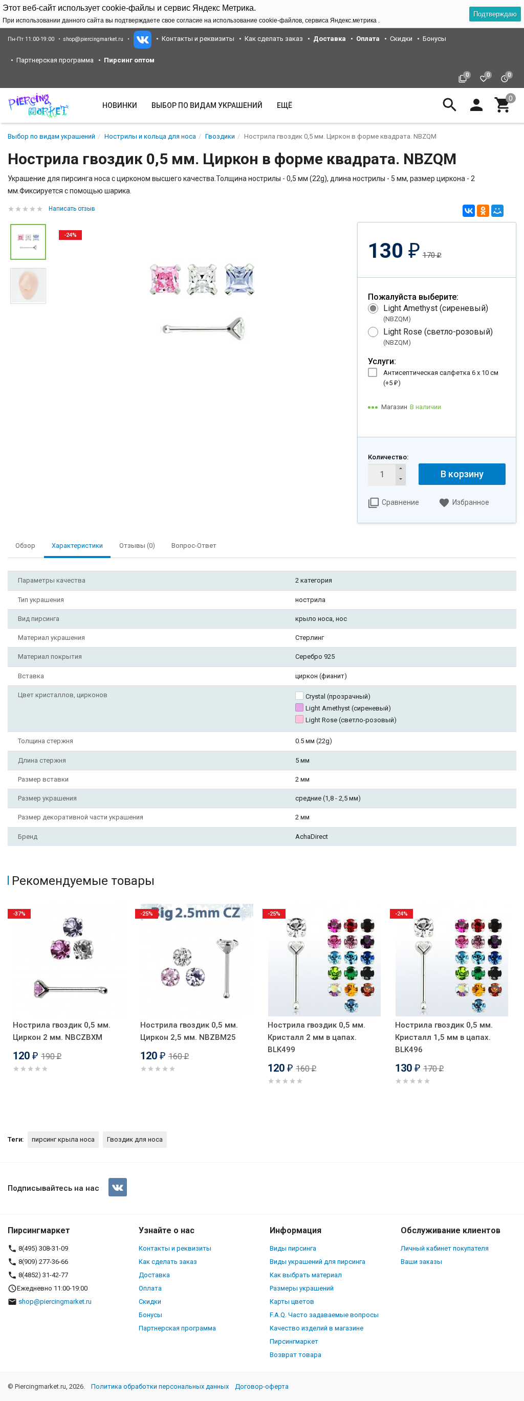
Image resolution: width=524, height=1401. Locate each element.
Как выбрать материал (306, 1275)
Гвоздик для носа (135, 1139)
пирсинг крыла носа (63, 1139)
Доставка (154, 1275)
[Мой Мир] (497, 211)
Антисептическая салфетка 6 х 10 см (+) (440, 378)
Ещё (284, 105)
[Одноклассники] (483, 211)
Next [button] (514, 1008)
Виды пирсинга (293, 1248)
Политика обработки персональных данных (160, 1386)
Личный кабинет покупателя (445, 1248)
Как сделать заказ (274, 38)
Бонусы (434, 38)
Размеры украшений (302, 1288)
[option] (201, 302)
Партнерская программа (55, 60)
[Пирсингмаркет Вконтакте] (117, 1187)
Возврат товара (295, 1355)
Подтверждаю (495, 14)
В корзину (462, 474)
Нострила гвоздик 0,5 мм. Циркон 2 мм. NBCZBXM (62, 1031)
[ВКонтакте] (469, 211)
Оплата (150, 1288)
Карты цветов (292, 1301)
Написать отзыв (72, 208)
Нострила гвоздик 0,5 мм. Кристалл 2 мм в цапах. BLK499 (316, 1037)
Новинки (119, 105)
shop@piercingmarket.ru (93, 39)
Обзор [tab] (25, 545)
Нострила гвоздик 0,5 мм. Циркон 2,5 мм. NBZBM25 (189, 1031)
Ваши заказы (421, 1261)
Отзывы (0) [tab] (137, 545)
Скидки (401, 38)
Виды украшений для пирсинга (317, 1261)
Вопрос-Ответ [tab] (193, 545)
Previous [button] (10, 1008)
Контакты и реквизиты (198, 38)
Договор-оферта (262, 1386)
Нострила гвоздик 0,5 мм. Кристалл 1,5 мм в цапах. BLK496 (444, 1037)
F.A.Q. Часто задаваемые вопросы (324, 1315)
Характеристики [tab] (77, 545)
